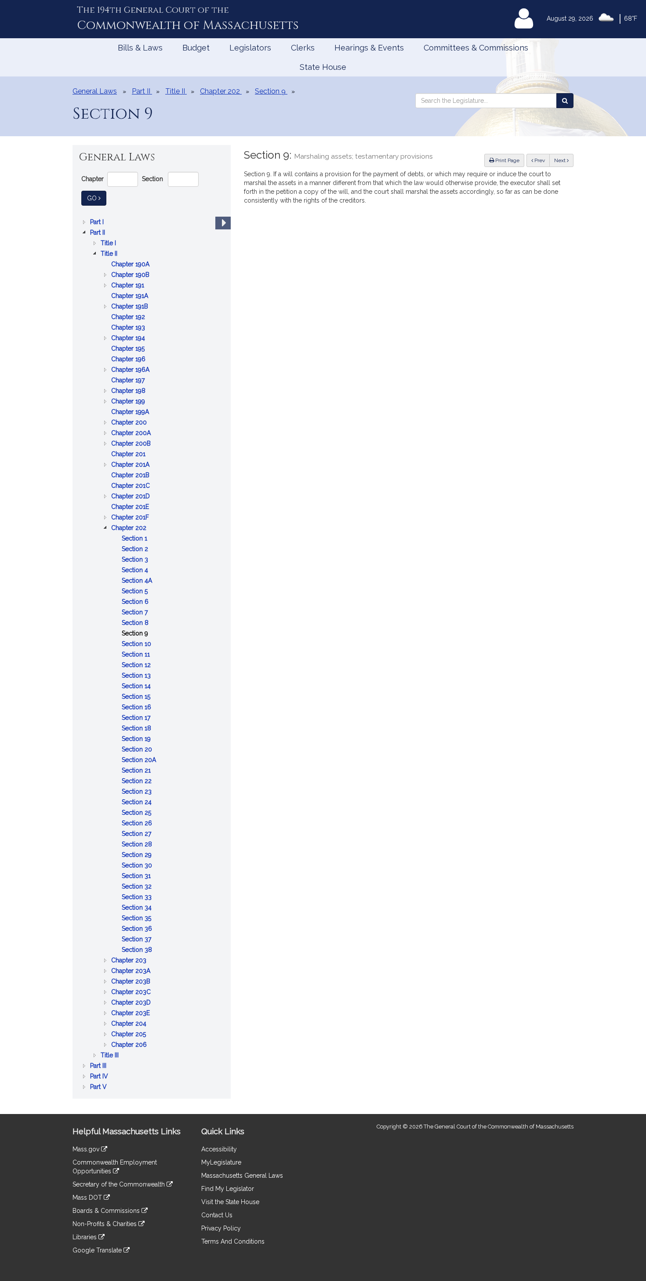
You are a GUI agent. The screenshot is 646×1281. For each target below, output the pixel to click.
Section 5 (135, 591)
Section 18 (137, 728)
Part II (98, 233)
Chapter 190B (131, 275)
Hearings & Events (369, 47)
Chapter (92, 178)
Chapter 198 (129, 391)
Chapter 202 (129, 528)
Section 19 (137, 739)
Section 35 (137, 918)
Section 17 (137, 718)
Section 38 (138, 950)
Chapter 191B (130, 307)
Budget (196, 47)
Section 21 (137, 771)
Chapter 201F (131, 518)
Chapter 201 (129, 454)
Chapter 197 (128, 380)
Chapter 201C (131, 486)
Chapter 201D (131, 496)
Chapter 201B (131, 475)
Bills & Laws (140, 47)
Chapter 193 (129, 328)
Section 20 (138, 750)
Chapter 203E (131, 1013)
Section (152, 178)
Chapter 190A (131, 264)
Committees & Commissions (476, 47)
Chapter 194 (129, 338)
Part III (99, 1066)
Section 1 (135, 539)
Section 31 (137, 876)
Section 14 (137, 686)
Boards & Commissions (107, 1210)
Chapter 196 (129, 359)
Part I (97, 222)
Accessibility (219, 1149)
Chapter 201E (131, 507)
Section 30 (138, 866)
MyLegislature (221, 1162)
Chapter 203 (129, 960)
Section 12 (137, 665)
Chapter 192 (129, 317)
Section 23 (137, 792)
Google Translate (98, 1250)
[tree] (151, 654)
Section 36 (138, 929)
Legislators (250, 47)
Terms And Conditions (233, 1241)
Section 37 (137, 939)
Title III (110, 1055)
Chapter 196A (131, 370)
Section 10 (137, 644)
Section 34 (137, 908)
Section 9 (136, 634)
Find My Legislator (227, 1188)
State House (323, 67)
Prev (541, 160)
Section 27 (137, 834)
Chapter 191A (130, 296)
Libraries (85, 1237)
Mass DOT (88, 1197)
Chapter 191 (128, 285)
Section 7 (135, 612)
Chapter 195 (128, 349)
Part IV (100, 1076)
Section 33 (137, 897)
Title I (109, 243)
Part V (99, 1087)
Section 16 (137, 707)
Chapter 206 (130, 1045)
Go (96, 198)
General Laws (95, 91)
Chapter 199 (129, 401)
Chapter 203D (131, 1003)
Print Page (506, 160)
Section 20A (140, 760)
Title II (110, 254)
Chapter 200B (131, 444)
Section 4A (138, 581)
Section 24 (137, 802)
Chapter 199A (131, 412)
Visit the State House (230, 1201)
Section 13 (137, 676)
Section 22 (137, 781)
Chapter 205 (129, 1034)
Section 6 (136, 602)
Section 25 (137, 813)
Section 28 (138, 844)
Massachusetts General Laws (242, 1175)
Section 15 (137, 697)
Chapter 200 (130, 423)
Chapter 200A (131, 433)
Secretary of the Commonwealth (120, 1184)
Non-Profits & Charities (105, 1223)
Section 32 (137, 887)
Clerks (303, 47)
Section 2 (136, 549)
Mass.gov (87, 1149)
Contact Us (216, 1215)
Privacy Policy (221, 1228)
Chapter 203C (131, 992)
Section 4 (136, 570)
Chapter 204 (129, 1024)
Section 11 (137, 655)
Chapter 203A (131, 971)
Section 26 (138, 823)
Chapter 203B (131, 982)
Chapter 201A (131, 465)
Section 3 (136, 560)
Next (560, 160)
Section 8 (136, 623)
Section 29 (137, 855)
